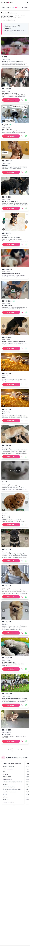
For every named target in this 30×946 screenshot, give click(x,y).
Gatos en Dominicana (8, 802)
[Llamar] (22, 100)
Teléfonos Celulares (8, 769)
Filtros (25, 7)
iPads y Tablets (7, 776)
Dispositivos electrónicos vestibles (12, 789)
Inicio (2, 15)
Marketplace (9, 15)
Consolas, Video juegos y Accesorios (12, 781)
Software (5, 797)
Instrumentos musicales (9, 786)
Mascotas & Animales (20, 15)
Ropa (4, 771)
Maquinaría (5, 799)
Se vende (5, 774)
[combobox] (8, 20)
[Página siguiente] (21, 749)
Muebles (5, 784)
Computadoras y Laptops (9, 792)
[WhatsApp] (26, 100)
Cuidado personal (7, 779)
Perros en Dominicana (7, 16)
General (5, 794)
